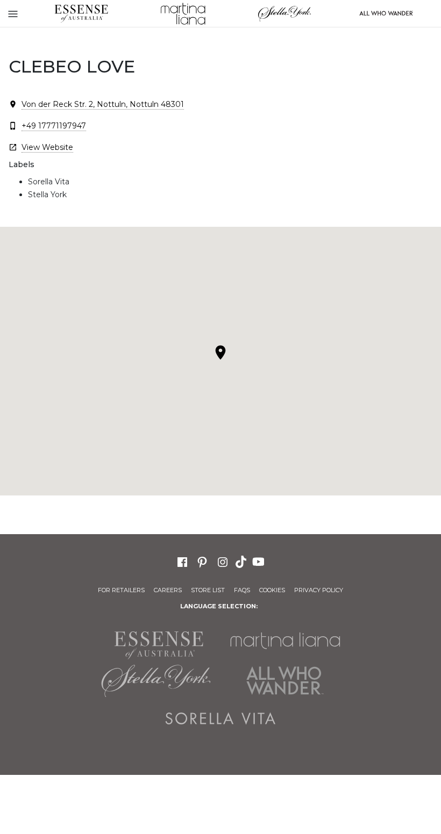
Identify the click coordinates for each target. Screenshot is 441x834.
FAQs (242, 590)
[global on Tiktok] (242, 561)
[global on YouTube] (260, 561)
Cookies (272, 590)
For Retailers (121, 590)
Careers (168, 590)
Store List (208, 590)
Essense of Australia (81, 13)
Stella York (284, 13)
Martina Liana (182, 13)
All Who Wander (285, 681)
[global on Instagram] (222, 561)
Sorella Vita (220, 718)
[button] (220, 352)
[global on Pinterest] (202, 561)
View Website (47, 147)
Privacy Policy (318, 590)
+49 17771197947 (54, 126)
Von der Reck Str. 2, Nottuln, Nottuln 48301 (103, 104)
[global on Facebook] (182, 561)
